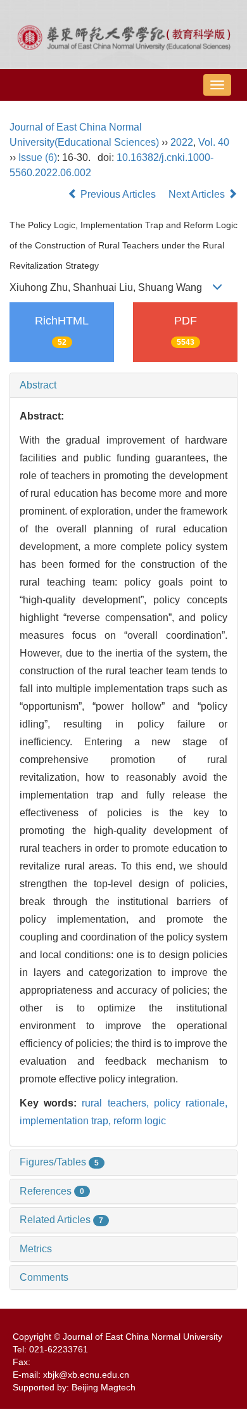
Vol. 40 (213, 142)
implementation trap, (66, 1120)
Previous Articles (118, 194)
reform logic (139, 1120)
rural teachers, (117, 1103)
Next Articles (197, 194)
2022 (181, 142)
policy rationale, (190, 1103)
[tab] (123, 385)
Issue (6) (37, 157)
